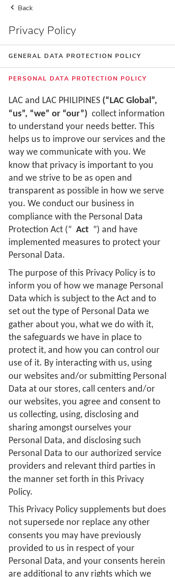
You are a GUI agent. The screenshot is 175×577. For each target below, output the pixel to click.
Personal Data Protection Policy (77, 79)
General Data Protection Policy (74, 56)
